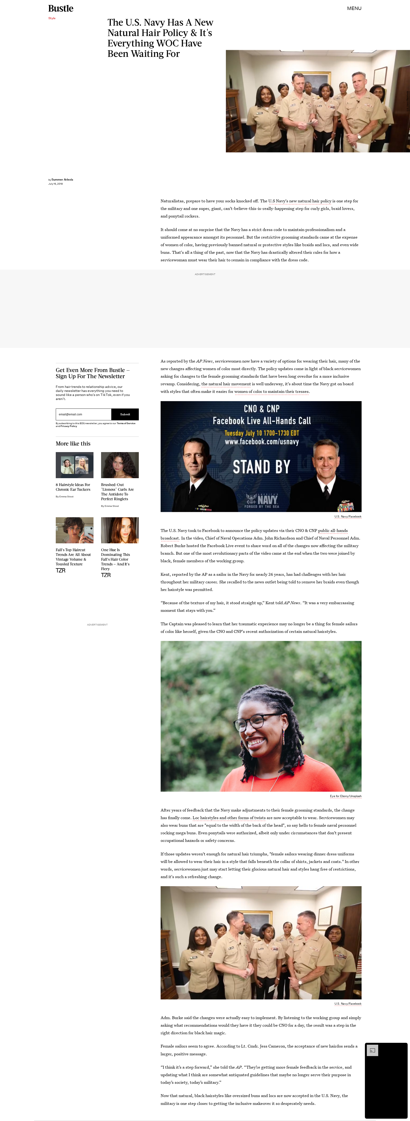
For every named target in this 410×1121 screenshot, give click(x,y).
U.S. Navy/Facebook (407, 101)
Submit (125, 414)
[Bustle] (60, 8)
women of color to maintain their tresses (271, 391)
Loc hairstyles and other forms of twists (229, 817)
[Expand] (370, 1047)
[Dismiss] (402, 1047)
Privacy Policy (69, 426)
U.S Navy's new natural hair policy (299, 201)
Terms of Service (126, 423)
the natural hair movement (226, 383)
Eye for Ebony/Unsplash (346, 796)
